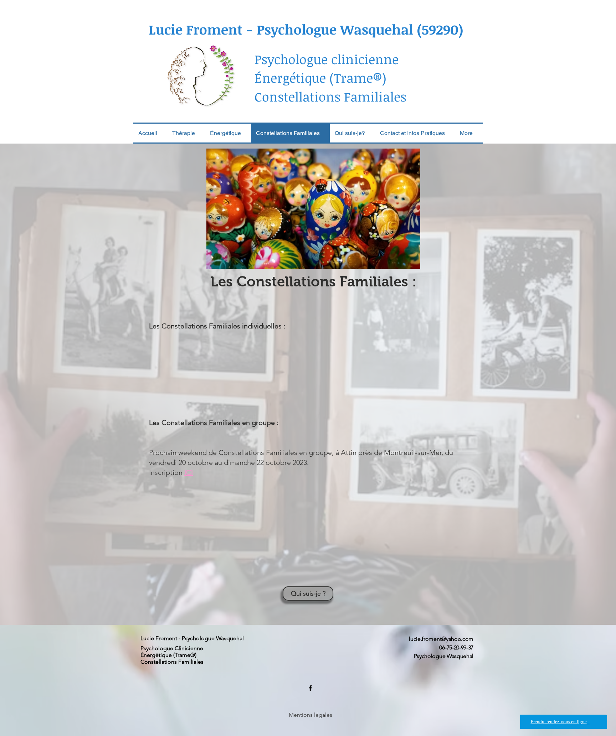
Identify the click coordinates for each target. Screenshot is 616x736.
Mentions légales (310, 714)
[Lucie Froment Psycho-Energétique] (310, 688)
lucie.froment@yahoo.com (441, 639)
